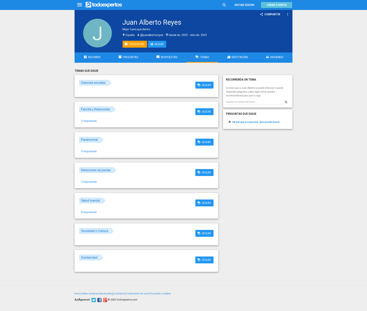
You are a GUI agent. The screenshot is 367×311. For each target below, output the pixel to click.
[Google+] (104, 300)
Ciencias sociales (93, 83)
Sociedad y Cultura (94, 231)
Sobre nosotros (90, 293)
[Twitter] (93, 300)
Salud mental (90, 200)
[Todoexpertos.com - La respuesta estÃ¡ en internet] (104, 5)
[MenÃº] (80, 5)
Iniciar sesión (244, 5)
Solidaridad (89, 257)
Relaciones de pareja (95, 170)
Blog (110, 293)
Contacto (119, 293)
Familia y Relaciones (95, 109)
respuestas (89, 120)
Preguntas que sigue (241, 113)
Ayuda (103, 293)
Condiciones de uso (136, 293)
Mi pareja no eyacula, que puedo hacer (256, 121)
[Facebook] (98, 300)
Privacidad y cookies (160, 293)
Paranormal (89, 140)
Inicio (77, 293)
